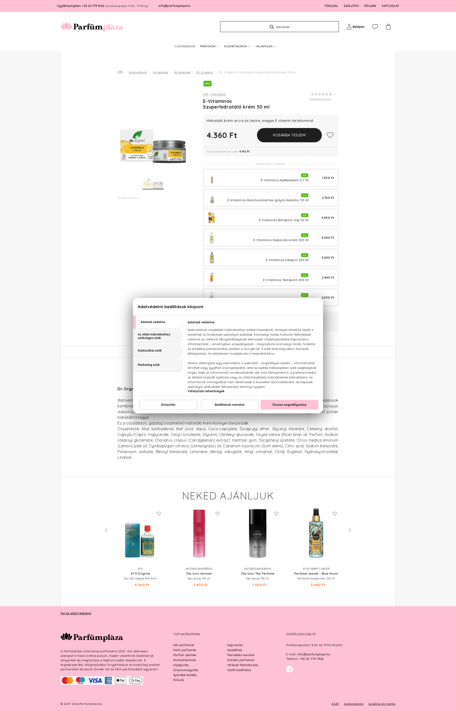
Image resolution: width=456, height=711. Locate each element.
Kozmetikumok (184, 660)
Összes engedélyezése (289, 404)
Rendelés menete (241, 655)
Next (350, 530)
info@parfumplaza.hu (174, 6)
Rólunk (178, 680)
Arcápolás (160, 72)
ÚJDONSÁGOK (185, 46)
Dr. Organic (204, 72)
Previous (106, 530)
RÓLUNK (370, 6)
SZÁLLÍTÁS (351, 6)
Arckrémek (182, 72)
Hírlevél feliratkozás (243, 665)
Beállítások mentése (230, 404)
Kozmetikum (138, 72)
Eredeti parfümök (241, 660)
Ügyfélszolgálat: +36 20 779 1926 (102, 6)
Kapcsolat (235, 645)
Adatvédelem (354, 704)
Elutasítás (168, 404)
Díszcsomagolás (185, 670)
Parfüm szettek (184, 655)
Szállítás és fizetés (381, 704)
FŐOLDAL (331, 6)
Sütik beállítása (239, 670)
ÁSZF (335, 704)
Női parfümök (183, 645)
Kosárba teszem (289, 135)
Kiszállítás (235, 650)
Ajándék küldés (185, 675)
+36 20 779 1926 (312, 659)
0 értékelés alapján (320, 98)
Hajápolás (181, 665)
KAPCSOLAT (390, 6)
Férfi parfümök (184, 650)
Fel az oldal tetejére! (76, 613)
